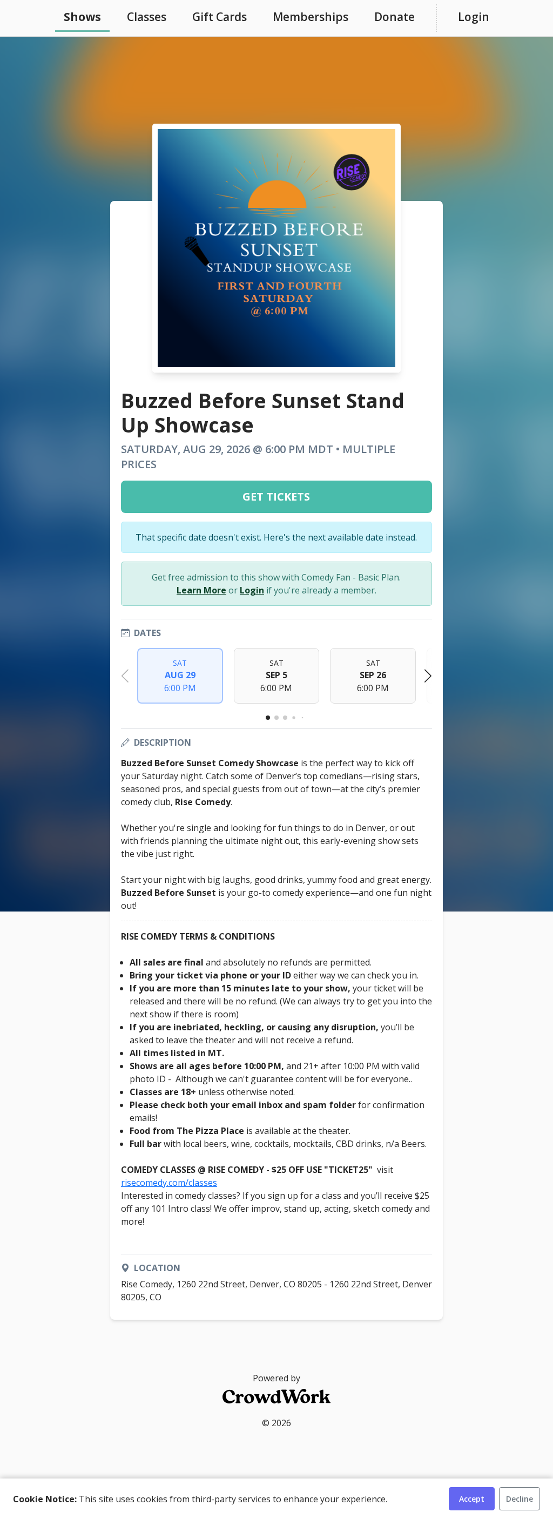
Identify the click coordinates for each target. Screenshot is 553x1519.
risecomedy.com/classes (169, 1183)
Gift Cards (219, 16)
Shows (82, 16)
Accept (471, 1499)
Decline (519, 1499)
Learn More (201, 590)
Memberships (310, 16)
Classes (146, 16)
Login (473, 16)
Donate (394, 16)
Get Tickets (276, 496)
